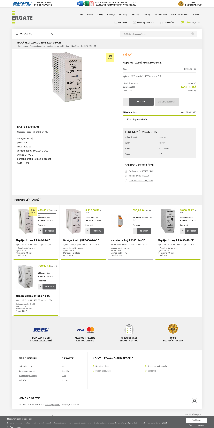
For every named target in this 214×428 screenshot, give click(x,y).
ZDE (165, 423)
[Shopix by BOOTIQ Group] (196, 416)
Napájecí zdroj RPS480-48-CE (176, 240)
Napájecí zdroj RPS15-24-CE (128, 240)
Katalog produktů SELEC (139, 176)
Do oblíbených (167, 101)
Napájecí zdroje (37, 46)
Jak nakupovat (161, 14)
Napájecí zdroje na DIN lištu (57, 46)
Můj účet (169, 22)
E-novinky (123, 14)
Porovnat (42, 225)
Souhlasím (196, 420)
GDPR (64, 376)
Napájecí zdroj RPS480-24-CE (81, 240)
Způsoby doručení (27, 371)
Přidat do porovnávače (137, 119)
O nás (80, 14)
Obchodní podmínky (180, 14)
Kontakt (196, 14)
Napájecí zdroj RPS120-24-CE (83, 46)
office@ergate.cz (146, 22)
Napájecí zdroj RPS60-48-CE (33, 295)
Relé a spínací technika (157, 366)
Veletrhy (146, 14)
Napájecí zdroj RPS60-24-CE (33, 240)
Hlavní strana (22, 46)
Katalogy (111, 14)
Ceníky (100, 14)
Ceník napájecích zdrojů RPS (141, 180)
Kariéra (90, 14)
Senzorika (152, 371)
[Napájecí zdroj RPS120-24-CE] (66, 77)
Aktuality (135, 14)
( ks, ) (192, 22)
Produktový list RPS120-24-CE (141, 171)
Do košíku (141, 101)
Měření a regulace (103, 371)
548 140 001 (123, 22)
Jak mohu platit (25, 366)
